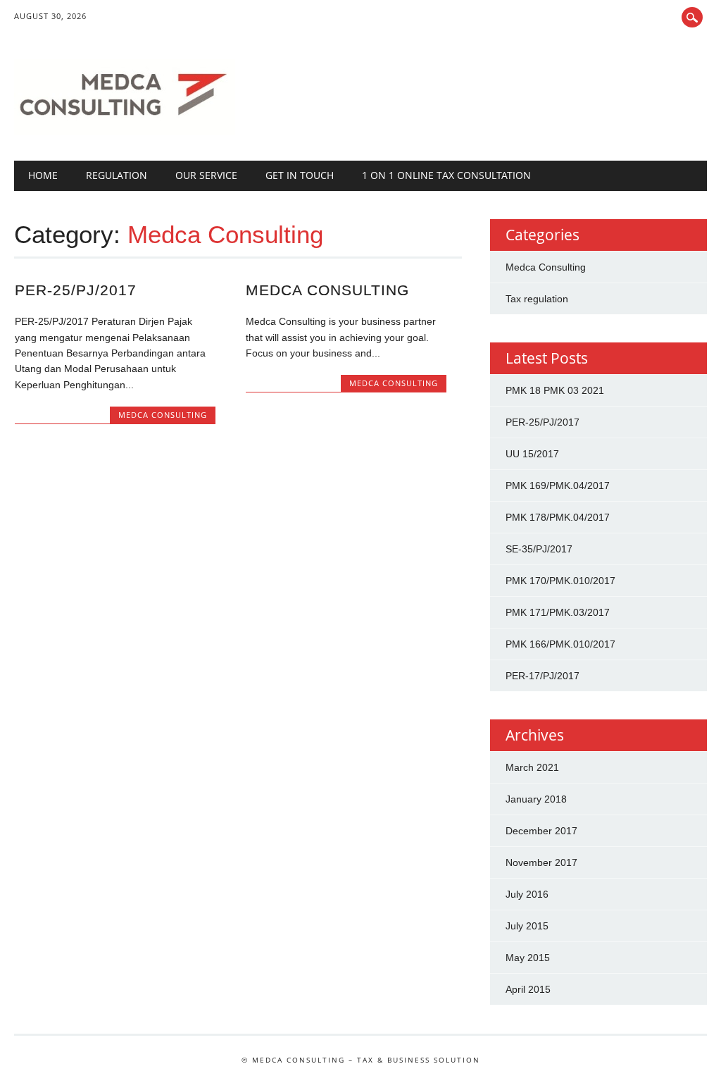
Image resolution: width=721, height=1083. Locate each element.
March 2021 (532, 767)
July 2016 (527, 894)
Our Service (206, 175)
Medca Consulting (162, 414)
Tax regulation (537, 298)
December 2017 (541, 830)
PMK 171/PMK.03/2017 (558, 612)
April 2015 (528, 989)
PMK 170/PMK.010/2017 (560, 580)
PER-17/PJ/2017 (542, 675)
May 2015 (528, 957)
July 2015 (527, 926)
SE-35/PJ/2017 (539, 549)
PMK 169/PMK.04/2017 (558, 485)
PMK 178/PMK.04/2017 (558, 517)
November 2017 (541, 862)
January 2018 (536, 799)
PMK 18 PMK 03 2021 (555, 390)
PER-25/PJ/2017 (76, 290)
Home (43, 175)
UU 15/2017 (532, 453)
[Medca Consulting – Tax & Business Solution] (124, 131)
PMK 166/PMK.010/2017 (560, 644)
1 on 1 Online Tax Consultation (446, 175)
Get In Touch (299, 175)
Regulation (116, 175)
